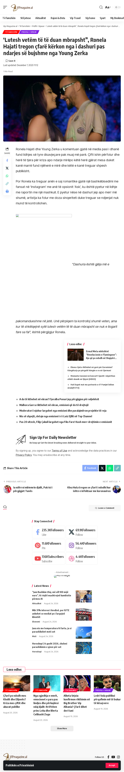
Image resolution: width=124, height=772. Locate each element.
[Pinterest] (48, 545)
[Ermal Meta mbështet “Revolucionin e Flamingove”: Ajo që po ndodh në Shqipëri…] (75, 355)
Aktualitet (36, 603)
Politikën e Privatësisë (20, 765)
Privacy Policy (24, 455)
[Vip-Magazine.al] (22, 7)
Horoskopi (36, 651)
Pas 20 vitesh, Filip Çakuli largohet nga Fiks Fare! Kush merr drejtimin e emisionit (65, 422)
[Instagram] (82, 545)
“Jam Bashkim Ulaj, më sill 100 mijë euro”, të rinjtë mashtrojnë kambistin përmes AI (51, 595)
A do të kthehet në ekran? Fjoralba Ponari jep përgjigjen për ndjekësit (59, 399)
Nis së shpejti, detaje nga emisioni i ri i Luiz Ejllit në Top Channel (55, 416)
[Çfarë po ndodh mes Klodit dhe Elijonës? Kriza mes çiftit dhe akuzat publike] (16, 683)
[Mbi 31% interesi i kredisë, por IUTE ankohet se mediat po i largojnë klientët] (84, 615)
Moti (34, 636)
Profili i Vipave (29, 32)
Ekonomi (36, 621)
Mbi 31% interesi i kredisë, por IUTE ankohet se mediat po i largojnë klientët (50, 613)
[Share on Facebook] (7, 160)
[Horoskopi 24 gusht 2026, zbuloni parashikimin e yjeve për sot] (84, 648)
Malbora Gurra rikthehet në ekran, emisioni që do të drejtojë (54, 405)
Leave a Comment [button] (106, 508)
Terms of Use (59, 450)
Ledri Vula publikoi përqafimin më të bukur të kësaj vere (107, 699)
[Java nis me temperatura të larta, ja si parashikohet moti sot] (84, 633)
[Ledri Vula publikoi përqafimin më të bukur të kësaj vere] (107, 683)
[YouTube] (113, 757)
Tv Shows (71, 690)
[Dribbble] (82, 558)
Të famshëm (11, 32)
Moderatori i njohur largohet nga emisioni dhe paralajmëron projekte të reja (62, 410)
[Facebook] (48, 532)
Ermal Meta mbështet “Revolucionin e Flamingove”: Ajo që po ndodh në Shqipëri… (101, 354)
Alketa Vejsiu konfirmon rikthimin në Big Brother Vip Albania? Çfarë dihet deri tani (77, 703)
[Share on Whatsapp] (7, 176)
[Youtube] (48, 558)
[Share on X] (7, 168)
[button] (112, 765)
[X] (82, 532)
